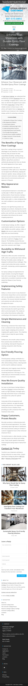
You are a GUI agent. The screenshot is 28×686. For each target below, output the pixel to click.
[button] (14, 29)
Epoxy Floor (11, 105)
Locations (3, 612)
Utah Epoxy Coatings (8, 88)
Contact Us (6, 448)
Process (10, 389)
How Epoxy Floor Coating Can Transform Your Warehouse (14, 507)
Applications (5, 651)
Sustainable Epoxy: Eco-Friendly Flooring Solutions (14, 532)
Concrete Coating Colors (7, 604)
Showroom (17, 98)
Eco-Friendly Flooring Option (10, 132)
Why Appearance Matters (9, 122)
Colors (16, 239)
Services (20, 109)
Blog (2, 614)
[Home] (2, 48)
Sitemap (4, 675)
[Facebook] (4, 667)
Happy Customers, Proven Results (11, 136)
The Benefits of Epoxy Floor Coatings (12, 120)
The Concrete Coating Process (9, 606)
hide (14, 117)
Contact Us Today (7, 138)
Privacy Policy (5, 677)
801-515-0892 (14, 18)
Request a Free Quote (12, 458)
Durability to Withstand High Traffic (11, 126)
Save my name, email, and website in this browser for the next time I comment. (12, 571)
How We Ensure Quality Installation (11, 134)
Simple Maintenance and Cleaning (11, 130)
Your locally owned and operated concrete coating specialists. (14, 1)
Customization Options (8, 124)
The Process (5, 655)
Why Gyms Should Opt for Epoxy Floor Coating (14, 484)
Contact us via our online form (9, 592)
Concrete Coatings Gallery (8, 610)
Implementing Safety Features (10, 128)
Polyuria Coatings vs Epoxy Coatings (10, 608)
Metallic (3, 231)
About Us (3, 602)
